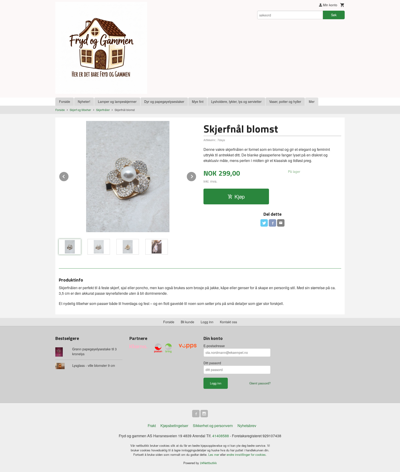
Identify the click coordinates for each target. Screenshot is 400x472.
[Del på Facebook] (272, 223)
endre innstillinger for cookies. (247, 454)
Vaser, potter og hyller (285, 101)
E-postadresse (214, 345)
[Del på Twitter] (264, 223)
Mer (312, 101)
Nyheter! (84, 101)
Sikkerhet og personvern (213, 425)
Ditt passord (212, 363)
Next (196, 175)
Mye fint (197, 101)
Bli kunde (187, 322)
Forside (64, 101)
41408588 (220, 435)
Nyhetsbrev (247, 425)
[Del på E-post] (280, 223)
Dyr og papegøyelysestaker (164, 101)
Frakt (152, 425)
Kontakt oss (228, 322)
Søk (334, 15)
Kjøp (239, 196)
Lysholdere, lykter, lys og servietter (236, 101)
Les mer (214, 454)
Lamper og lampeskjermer (117, 101)
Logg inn (207, 322)
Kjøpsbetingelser (174, 425)
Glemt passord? (260, 383)
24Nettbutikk (208, 463)
